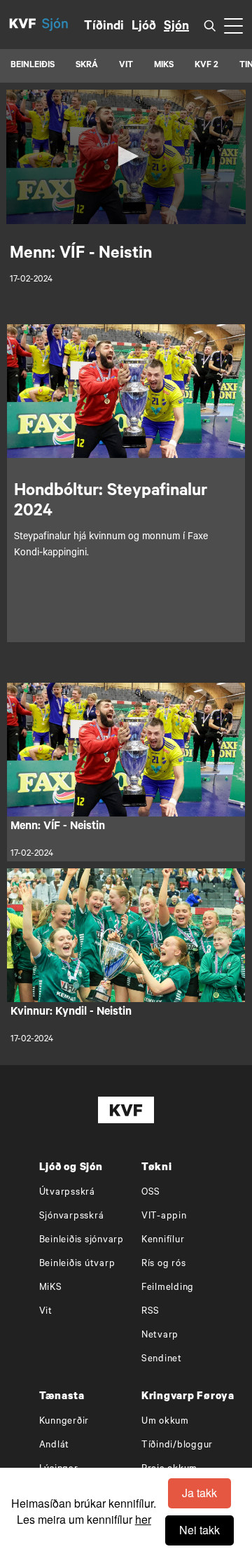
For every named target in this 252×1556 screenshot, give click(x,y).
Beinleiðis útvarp (77, 1264)
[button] (126, 156)
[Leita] (210, 25)
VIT (126, 66)
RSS (150, 1312)
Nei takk (199, 1530)
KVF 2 (206, 66)
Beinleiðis (32, 66)
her (143, 1519)
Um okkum (165, 1422)
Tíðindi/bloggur (177, 1445)
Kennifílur (163, 1240)
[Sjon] (63, 25)
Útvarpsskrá (67, 1193)
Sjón (176, 27)
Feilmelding (167, 1288)
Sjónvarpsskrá (71, 1216)
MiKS (164, 66)
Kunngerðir (64, 1422)
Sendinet (161, 1359)
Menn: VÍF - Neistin (57, 827)
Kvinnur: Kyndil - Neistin (71, 1012)
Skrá (87, 66)
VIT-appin (164, 1216)
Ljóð (144, 27)
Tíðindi (104, 27)
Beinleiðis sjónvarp (81, 1240)
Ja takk (199, 1493)
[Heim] (22, 25)
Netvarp (159, 1336)
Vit (45, 1312)
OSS (150, 1193)
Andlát (54, 1445)
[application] (126, 157)
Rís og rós (163, 1264)
